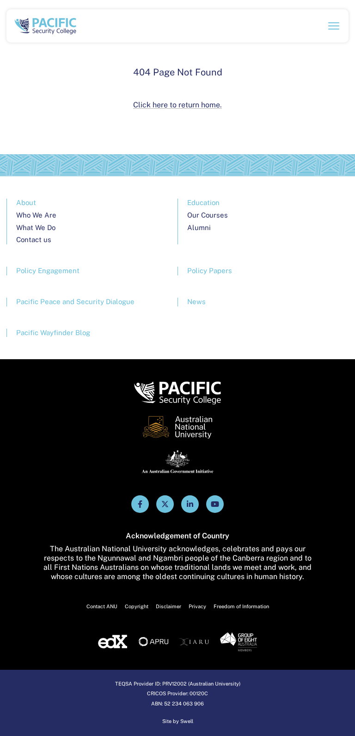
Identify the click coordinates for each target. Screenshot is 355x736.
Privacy (197, 606)
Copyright (136, 606)
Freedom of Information (241, 606)
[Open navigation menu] (334, 26)
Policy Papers (209, 270)
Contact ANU (101, 606)
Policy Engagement (48, 270)
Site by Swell (177, 721)
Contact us (33, 239)
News (196, 302)
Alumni (199, 227)
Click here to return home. (177, 104)
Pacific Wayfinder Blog (53, 333)
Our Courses (207, 215)
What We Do (35, 227)
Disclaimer (168, 606)
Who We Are (36, 215)
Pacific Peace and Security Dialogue (75, 302)
